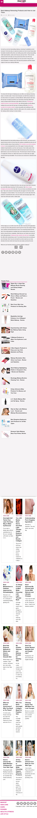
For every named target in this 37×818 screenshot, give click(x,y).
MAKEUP (3, 802)
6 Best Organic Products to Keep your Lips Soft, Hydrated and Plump (19, 350)
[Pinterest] (12, 252)
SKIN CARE (6, 515)
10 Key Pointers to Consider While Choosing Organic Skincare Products (19, 767)
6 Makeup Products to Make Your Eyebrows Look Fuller (19, 339)
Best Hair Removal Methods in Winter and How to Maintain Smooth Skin (7, 651)
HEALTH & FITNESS (7, 811)
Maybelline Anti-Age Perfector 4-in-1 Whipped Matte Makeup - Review (18, 318)
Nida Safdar (12, 15)
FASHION (3, 809)
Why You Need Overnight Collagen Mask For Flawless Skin (19, 708)
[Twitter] (6, 252)
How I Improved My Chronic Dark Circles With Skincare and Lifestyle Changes (29, 590)
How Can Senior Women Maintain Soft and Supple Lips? (30, 649)
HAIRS (2, 807)
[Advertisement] (14, 265)
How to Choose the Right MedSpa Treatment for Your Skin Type (8, 763)
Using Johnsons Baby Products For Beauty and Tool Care (18, 391)
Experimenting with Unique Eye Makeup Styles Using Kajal (19, 330)
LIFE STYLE (4, 814)
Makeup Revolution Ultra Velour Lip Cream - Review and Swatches (18, 360)
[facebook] (2, 252)
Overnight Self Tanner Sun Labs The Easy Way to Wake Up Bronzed (8, 521)
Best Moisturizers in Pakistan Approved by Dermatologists (8, 588)
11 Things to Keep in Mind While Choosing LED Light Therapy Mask (19, 592)
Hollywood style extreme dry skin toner (20, 235)
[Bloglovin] (9, 252)
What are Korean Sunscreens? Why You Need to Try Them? (8, 706)
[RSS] (19, 252)
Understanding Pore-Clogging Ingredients (30, 520)
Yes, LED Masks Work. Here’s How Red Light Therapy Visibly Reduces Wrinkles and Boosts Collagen (19, 529)
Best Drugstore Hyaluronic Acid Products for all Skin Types (18, 421)
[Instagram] (16, 252)
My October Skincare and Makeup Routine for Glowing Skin (19, 653)
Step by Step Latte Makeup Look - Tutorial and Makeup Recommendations (19, 411)
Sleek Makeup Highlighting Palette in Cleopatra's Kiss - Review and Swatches (19, 369)
